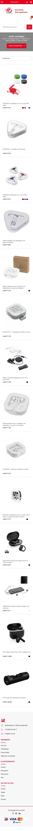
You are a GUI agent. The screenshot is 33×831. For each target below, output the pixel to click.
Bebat (2, 796)
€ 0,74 (7, 153)
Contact (3, 767)
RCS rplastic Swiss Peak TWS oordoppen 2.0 (16, 652)
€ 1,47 (7, 290)
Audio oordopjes (10, 40)
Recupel (3, 799)
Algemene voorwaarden (8, 756)
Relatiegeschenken (14, 39)
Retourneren (4, 774)
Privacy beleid (5, 752)
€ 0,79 (7, 108)
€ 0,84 (7, 245)
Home (4, 39)
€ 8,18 (7, 565)
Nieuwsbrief (4, 771)
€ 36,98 (7, 702)
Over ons (3, 745)
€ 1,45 (7, 382)
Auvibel (3, 789)
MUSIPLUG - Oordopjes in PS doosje (14, 149)
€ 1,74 (7, 336)
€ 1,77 (7, 519)
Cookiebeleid (5, 749)
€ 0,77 (7, 199)
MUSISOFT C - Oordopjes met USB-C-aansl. (16, 332)
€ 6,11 (7, 610)
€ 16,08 (7, 656)
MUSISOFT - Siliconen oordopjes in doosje (15, 469)
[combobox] (14, 27)
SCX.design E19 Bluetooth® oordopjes (14, 698)
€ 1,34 (7, 473)
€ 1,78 (7, 428)
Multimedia (25, 39)
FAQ (2, 777)
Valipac (3, 792)
